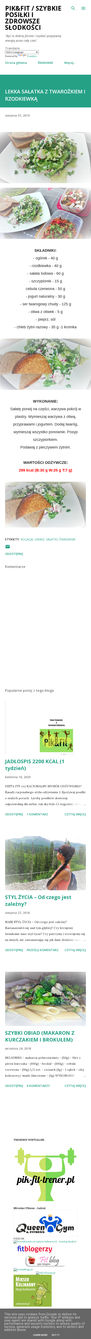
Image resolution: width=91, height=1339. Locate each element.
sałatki (52, 539)
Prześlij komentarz (43, 950)
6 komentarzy (38, 1086)
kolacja (27, 539)
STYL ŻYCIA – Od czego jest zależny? (38, 900)
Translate (32, 56)
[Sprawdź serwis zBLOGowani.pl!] (45, 1272)
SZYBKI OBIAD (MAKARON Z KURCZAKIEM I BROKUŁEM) (39, 1036)
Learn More (40, 1335)
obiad (39, 539)
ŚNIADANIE (45, 63)
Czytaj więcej (75, 814)
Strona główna (16, 63)
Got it (56, 1335)
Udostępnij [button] (14, 554)
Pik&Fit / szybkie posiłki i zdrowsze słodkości (33, 18)
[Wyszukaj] (73, 7)
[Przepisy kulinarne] (33, 1305)
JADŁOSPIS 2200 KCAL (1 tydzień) (35, 765)
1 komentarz (37, 814)
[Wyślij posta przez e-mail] (7, 548)
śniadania (67, 539)
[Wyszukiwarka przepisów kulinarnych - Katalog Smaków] (45, 1241)
